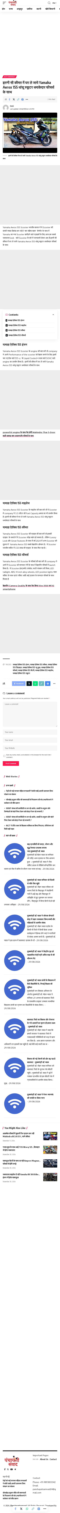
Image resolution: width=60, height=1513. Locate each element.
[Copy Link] (18, 99)
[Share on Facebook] (9, 99)
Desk (12, 106)
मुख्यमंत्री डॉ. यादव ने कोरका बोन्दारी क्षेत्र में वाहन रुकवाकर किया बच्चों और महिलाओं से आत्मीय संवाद (41, 919)
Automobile (9, 77)
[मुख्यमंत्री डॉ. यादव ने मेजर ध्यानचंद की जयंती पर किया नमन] (14, 1103)
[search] (49, 3)
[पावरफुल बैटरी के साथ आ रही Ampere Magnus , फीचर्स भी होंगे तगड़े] (50, 1163)
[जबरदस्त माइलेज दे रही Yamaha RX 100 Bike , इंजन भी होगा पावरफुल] (50, 1177)
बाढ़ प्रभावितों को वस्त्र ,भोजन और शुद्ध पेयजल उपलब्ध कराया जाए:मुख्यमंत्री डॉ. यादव (40, 847)
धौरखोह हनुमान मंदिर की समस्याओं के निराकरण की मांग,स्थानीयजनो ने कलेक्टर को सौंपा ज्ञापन (14, 1495)
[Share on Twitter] (14, 99)
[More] (27, 99)
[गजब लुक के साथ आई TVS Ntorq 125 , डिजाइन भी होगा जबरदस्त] (50, 1150)
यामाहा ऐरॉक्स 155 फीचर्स (17, 335)
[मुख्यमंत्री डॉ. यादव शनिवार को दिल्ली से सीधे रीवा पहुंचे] (14, 889)
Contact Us (55, 1459)
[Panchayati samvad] (13, 3)
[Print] (22, 99)
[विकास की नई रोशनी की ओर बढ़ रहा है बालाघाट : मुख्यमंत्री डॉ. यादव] (14, 1067)
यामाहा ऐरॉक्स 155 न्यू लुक (31, 667)
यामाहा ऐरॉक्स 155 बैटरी (26, 670)
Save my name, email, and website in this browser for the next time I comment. (28, 756)
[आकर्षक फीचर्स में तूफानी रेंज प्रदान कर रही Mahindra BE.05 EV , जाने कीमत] (50, 1136)
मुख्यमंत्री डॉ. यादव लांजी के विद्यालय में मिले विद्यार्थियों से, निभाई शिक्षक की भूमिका (41, 984)
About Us (44, 1459)
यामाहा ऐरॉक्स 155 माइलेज (17, 325)
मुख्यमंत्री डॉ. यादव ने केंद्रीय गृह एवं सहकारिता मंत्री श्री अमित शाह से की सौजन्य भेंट (41, 955)
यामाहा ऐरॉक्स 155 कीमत (16, 330)
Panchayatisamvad (18, 1506)
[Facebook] (4, 1469)
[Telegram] (15, 1469)
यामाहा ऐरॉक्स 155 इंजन (16, 320)
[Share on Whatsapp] (27, 1509)
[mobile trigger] (5, 3)
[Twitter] (8, 1469)
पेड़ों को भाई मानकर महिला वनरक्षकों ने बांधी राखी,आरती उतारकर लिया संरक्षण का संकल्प (15, 1483)
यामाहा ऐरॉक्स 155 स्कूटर (21, 673)
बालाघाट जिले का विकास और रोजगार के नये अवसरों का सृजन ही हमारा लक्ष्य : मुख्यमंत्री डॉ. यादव (41, 1023)
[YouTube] (11, 1469)
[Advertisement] (30, 42)
